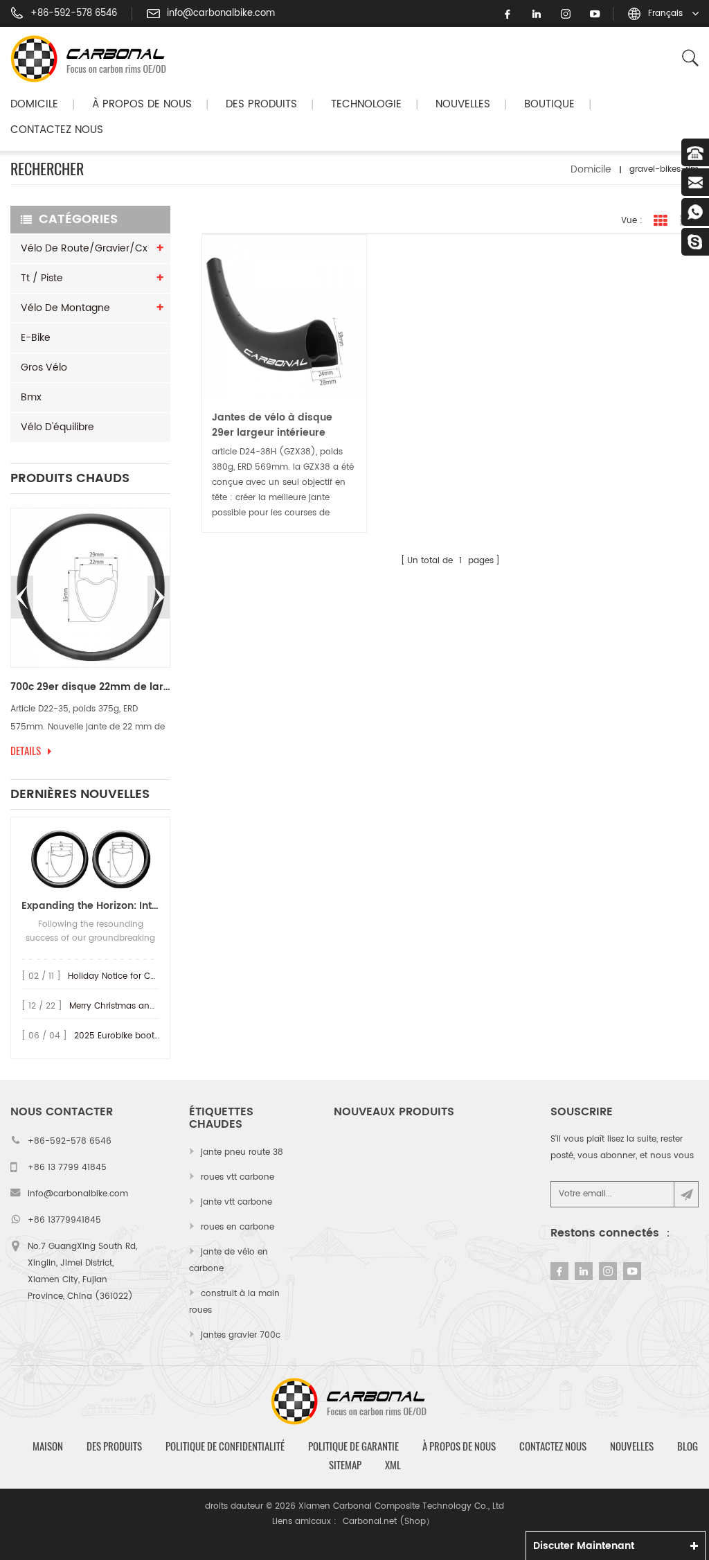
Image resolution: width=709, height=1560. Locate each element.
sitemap (345, 1465)
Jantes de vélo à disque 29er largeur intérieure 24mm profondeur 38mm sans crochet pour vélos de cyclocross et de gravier (280, 425)
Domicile (34, 104)
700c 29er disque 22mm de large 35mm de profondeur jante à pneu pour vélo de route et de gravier (90, 687)
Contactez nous (56, 130)
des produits (114, 1446)
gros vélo (44, 367)
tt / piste (42, 278)
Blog (687, 1446)
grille (660, 221)
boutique (549, 104)
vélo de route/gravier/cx (84, 248)
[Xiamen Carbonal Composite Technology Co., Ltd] (94, 58)
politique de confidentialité (225, 1446)
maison (48, 1446)
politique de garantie (353, 1446)
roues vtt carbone (237, 1177)
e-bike (36, 338)
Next (158, 597)
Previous (22, 597)
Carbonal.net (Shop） (388, 1521)
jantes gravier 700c (240, 1335)
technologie (366, 104)
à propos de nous (459, 1446)
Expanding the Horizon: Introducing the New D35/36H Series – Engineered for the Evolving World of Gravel (90, 906)
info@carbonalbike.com (221, 14)
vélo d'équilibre (57, 427)
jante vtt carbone (236, 1202)
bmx (31, 397)
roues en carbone (237, 1227)
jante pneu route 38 (242, 1152)
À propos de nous (142, 104)
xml (393, 1465)
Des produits (261, 104)
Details (25, 751)
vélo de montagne (65, 308)
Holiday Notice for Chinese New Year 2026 (155, 976)
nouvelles (463, 104)
